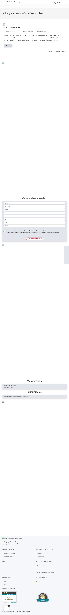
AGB (38, 569)
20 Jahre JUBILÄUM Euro (13, 28)
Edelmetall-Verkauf (9, 556)
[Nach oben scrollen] (65, 611)
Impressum (7, 566)
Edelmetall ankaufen (9, 553)
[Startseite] (66, 248)
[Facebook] (5, 543)
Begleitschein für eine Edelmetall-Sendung (16, 396)
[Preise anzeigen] (66, 261)
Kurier (5, 584)
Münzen (44, 31)
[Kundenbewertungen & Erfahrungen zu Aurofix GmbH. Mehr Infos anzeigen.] (9, 597)
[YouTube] (10, 543)
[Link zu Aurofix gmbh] (15, 468)
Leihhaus (39, 553)
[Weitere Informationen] (11, 2)
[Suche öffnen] (66, 257)
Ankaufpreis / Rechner (10, 385)
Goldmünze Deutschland (59, 51)
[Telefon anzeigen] (66, 252)
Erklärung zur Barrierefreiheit (45, 572)
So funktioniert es (8, 387)
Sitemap (6, 569)
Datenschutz (40, 566)
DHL (5, 581)
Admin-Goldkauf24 (28, 31)
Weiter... (8, 45)
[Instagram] (16, 543)
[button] (6, 608)
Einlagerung (40, 556)
